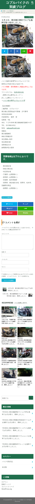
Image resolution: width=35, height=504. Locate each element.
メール (4, 259)
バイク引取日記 (8, 197)
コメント (5, 233)
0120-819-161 (19, 92)
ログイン (5, 482)
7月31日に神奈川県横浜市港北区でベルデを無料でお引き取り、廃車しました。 (16, 421)
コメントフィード (8, 486)
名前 (4, 252)
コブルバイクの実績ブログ (17, 5)
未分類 (4, 467)
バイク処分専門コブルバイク (13, 100)
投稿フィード (6, 484)
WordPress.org (7, 489)
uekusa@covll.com (13, 128)
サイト (4, 267)
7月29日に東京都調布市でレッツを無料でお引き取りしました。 (16, 445)
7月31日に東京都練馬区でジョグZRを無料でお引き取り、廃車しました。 (16, 413)
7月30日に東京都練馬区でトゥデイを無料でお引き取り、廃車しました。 (16, 429)
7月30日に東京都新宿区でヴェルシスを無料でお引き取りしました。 (16, 437)
